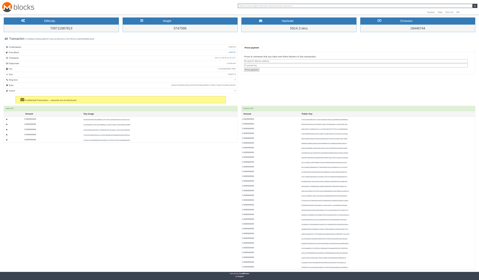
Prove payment (252, 48)
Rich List (449, 12)
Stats (440, 12)
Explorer (431, 12)
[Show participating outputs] (6, 119)
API (458, 12)
